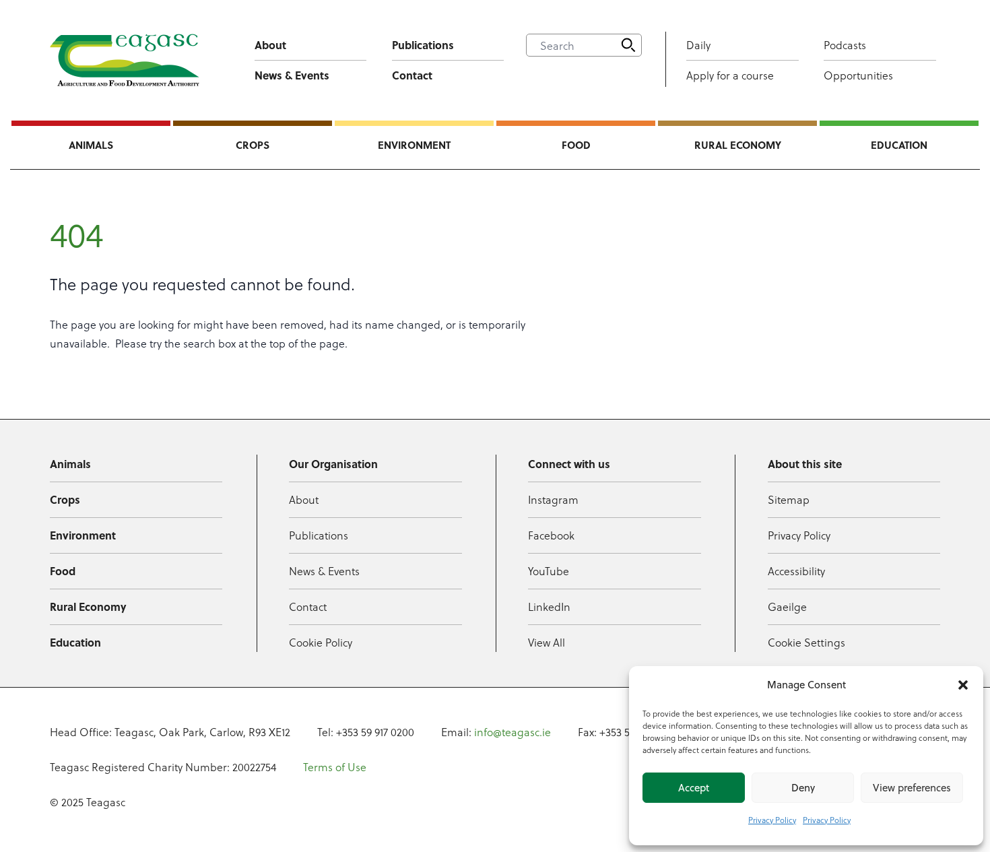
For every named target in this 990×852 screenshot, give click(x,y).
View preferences (912, 788)
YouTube (548, 571)
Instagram (553, 499)
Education (899, 144)
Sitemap (789, 499)
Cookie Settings (806, 642)
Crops (252, 144)
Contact (412, 75)
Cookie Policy (320, 642)
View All (546, 642)
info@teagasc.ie (512, 732)
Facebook (551, 535)
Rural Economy (737, 144)
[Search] (628, 45)
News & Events (292, 75)
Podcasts (845, 45)
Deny (803, 788)
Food (576, 144)
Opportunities (858, 75)
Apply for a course (730, 75)
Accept (693, 788)
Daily (698, 45)
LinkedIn (549, 606)
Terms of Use (334, 767)
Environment (414, 144)
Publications (423, 45)
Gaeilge (787, 606)
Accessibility (796, 571)
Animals (91, 144)
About (270, 45)
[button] (963, 685)
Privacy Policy (772, 820)
